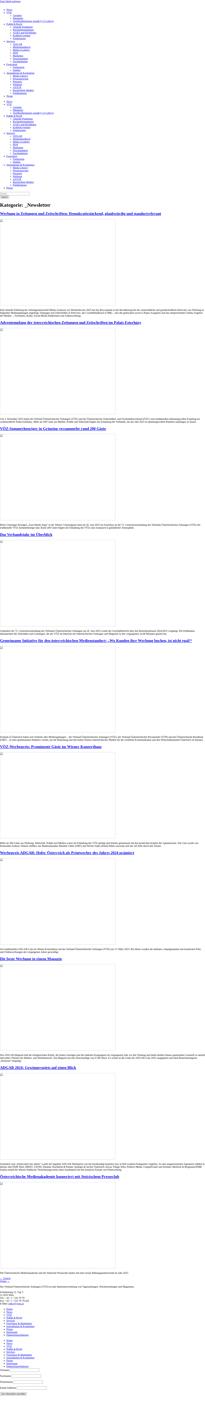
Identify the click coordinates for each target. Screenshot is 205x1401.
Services (10, 41)
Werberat (17, 84)
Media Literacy (20, 76)
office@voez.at (16, 1303)
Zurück (5, 1278)
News (9, 9)
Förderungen (19, 38)
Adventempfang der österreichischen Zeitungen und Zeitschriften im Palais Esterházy (70, 322)
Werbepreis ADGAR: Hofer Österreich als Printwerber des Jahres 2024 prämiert (67, 853)
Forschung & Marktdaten (19, 1323)
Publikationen (20, 93)
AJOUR (17, 87)
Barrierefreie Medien (23, 90)
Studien (16, 70)
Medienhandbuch (21, 47)
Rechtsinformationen (23, 29)
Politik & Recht (14, 24)
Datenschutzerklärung (17, 1335)
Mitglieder (18, 18)
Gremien (17, 15)
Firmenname (6, 1382)
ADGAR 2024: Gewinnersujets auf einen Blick (38, 1068)
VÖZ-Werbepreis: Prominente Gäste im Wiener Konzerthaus (51, 747)
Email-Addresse (8, 1387)
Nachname (5, 1376)
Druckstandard (20, 58)
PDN (15, 53)
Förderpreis (18, 67)
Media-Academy (21, 50)
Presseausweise (20, 78)
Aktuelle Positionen (23, 27)
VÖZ (9, 12)
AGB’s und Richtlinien (24, 32)
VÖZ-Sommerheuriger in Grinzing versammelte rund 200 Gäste (53, 429)
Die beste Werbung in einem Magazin (31, 959)
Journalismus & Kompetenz (20, 73)
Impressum (11, 1332)
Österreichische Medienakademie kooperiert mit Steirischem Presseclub (59, 1176)
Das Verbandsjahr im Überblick (26, 534)
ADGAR (17, 44)
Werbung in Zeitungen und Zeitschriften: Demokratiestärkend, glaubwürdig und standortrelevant (80, 214)
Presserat (17, 81)
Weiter (5, 1281)
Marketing (18, 55)
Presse (9, 96)
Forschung (11, 64)
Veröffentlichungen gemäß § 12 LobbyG (33, 21)
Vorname (4, 1370)
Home (9, 1309)
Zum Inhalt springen (10, 1)
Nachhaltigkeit (20, 61)
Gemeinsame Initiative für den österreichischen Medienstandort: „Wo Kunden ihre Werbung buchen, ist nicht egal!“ (96, 641)
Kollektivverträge (21, 35)
